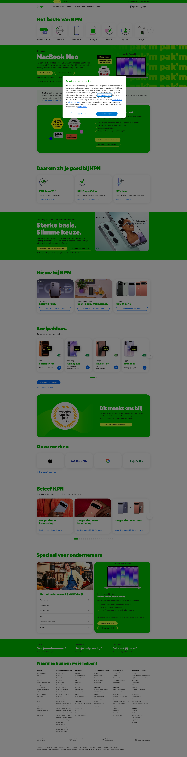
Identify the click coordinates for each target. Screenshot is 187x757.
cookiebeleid (117, 100)
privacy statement (74, 102)
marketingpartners (104, 95)
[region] (94, 97)
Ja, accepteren (106, 114)
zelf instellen (82, 107)
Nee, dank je (81, 114)
